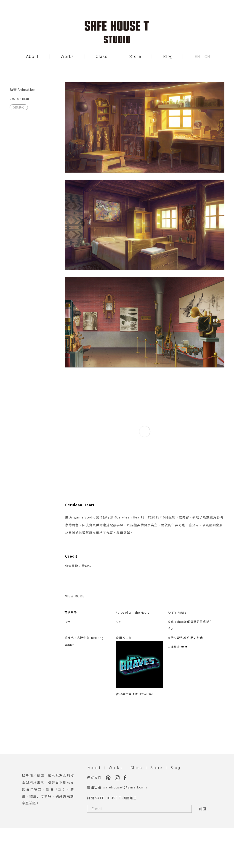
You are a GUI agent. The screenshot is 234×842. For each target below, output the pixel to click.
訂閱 (202, 808)
